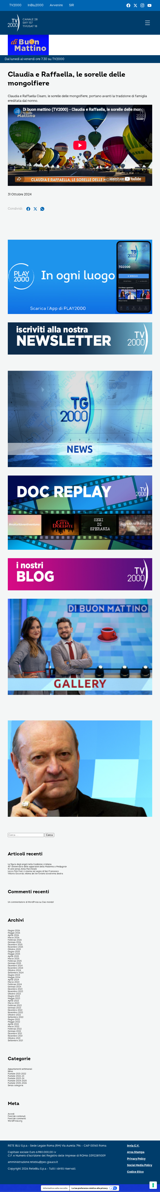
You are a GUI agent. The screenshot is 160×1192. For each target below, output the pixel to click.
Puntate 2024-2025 (17, 1081)
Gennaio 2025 (14, 963)
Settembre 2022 (15, 1017)
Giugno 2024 (14, 975)
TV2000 (15, 5)
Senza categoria (15, 1085)
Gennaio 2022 (14, 1031)
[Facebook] (128, 5)
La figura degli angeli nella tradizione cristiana (30, 864)
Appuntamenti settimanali (20, 1069)
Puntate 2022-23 (16, 1076)
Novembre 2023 (15, 991)
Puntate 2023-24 (16, 1078)
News (10, 1071)
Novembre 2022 (15, 1012)
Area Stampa (135, 1152)
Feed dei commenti (17, 1119)
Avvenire (56, 5)
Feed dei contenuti (16, 1116)
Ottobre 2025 (14, 949)
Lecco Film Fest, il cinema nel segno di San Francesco (33, 871)
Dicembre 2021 (15, 1033)
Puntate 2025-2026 (17, 1083)
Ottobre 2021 (14, 1038)
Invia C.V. (133, 1145)
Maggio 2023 (14, 998)
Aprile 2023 (13, 1001)
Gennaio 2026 (14, 942)
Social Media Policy (139, 1165)
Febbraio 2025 (15, 961)
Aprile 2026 (13, 935)
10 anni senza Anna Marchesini (22, 869)
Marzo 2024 (13, 982)
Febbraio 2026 (15, 940)
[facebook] (28, 209)
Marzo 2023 (13, 1003)
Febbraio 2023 (15, 1005)
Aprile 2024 (13, 980)
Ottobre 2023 (14, 994)
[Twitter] (135, 5)
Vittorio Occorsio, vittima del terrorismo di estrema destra (35, 874)
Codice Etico (135, 1171)
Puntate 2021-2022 (17, 1074)
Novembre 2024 (15, 968)
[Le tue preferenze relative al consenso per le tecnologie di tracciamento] (153, 1185)
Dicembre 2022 (15, 1010)
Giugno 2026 (14, 930)
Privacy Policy (136, 1158)
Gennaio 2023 (14, 1008)
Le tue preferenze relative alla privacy (90, 1188)
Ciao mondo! (48, 902)
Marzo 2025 (13, 959)
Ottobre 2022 (14, 1015)
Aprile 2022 (13, 1024)
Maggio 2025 (14, 954)
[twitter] (35, 209)
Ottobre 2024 (14, 970)
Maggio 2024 (14, 977)
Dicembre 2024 (15, 966)
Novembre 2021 (15, 1036)
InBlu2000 (36, 5)
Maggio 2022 (14, 1022)
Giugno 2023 (14, 996)
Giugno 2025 (14, 952)
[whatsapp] (42, 209)
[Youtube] (149, 5)
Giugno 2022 (14, 1019)
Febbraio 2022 (15, 1029)
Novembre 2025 (15, 947)
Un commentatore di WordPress (23, 902)
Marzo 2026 (13, 938)
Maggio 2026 (14, 933)
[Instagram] (142, 5)
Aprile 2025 (13, 956)
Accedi (11, 1114)
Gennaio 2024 (14, 987)
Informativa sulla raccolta (55, 1188)
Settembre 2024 (15, 973)
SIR (71, 5)
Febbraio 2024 (15, 984)
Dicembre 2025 (15, 945)
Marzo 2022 (13, 1026)
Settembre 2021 (15, 1040)
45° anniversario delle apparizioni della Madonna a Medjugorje (37, 867)
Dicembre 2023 (15, 989)
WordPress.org (15, 1121)
